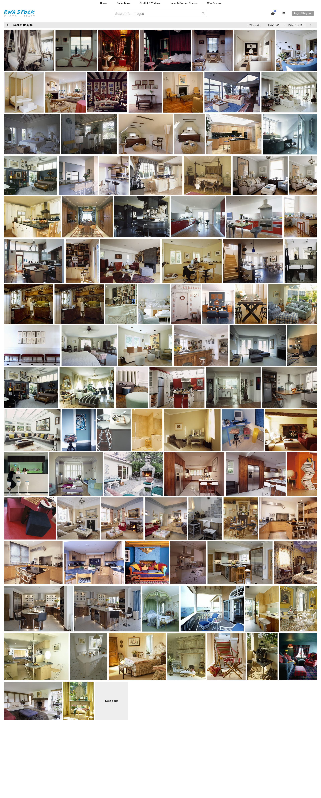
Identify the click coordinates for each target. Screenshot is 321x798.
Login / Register (303, 13)
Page (291, 25)
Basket (273, 13)
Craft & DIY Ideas (150, 3)
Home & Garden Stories (183, 3)
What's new (214, 3)
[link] (29, 50)
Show (271, 25)
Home (103, 3)
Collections (123, 3)
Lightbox (283, 13)
